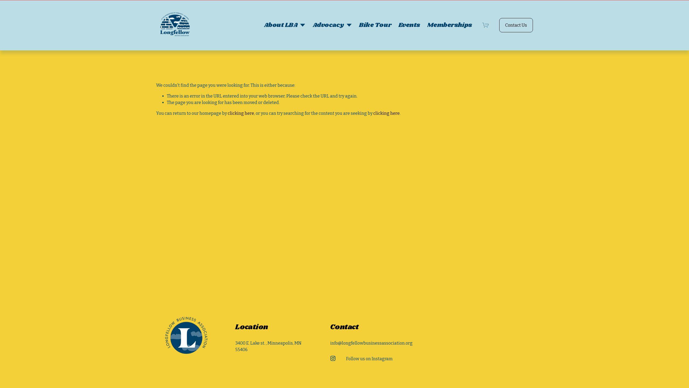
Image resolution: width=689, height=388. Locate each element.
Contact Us (516, 25)
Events (409, 25)
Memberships (449, 25)
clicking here (241, 113)
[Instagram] (333, 358)
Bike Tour (375, 25)
